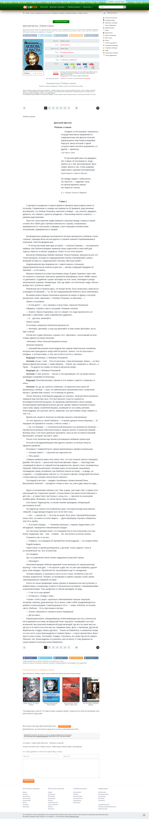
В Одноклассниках (76, 35)
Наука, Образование (110, 25)
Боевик (25, 792)
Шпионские (26, 806)
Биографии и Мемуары (67, 52)
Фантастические (77, 796)
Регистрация (121, 1)
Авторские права (61, 21)
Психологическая (53, 802)
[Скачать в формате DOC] (85, 68)
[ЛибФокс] (30, 7)
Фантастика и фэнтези (111, 17)
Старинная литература (111, 48)
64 (76, 108)
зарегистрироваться (42, 736)
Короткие (75, 794)
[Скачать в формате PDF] (92, 68)
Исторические (27, 798)
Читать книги (44, 7)
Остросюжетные (77, 798)
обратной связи (74, 816)
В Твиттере (44, 35)
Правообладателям (103, 804)
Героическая (51, 794)
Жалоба (56, 73)
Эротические (76, 802)
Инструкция (87, 78)
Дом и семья (108, 38)
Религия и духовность (111, 43)
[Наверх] (144, 815)
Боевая (50, 792)
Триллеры (25, 804)
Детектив (25, 794)
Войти (112, 1)
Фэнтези (50, 806)
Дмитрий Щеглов (65, 44)
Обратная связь (102, 808)
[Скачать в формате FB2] (67, 68)
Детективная (51, 796)
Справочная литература (111, 45)
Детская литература (110, 35)
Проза (106, 30)
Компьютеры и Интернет (111, 53)
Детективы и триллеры (57, 7)
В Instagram (60, 35)
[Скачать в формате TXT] (79, 68)
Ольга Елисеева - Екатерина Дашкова (90, 704)
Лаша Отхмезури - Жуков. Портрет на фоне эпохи (71, 704)
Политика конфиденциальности (107, 806)
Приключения (108, 33)
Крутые (25, 802)
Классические (27, 800)
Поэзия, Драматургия (110, 55)
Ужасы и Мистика (53, 804)
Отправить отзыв (28, 780)
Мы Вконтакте (91, 35)
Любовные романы (74, 7)
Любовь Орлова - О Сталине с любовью (31, 704)
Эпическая (51, 808)
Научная (50, 800)
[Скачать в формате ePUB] (73, 68)
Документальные (109, 27)
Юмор (106, 50)
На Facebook (29, 35)
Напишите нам (64, 75)
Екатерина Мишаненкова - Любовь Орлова (51, 704)
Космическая (51, 798)
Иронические (26, 796)
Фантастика (87, 7)
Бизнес (107, 40)
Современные (77, 800)
